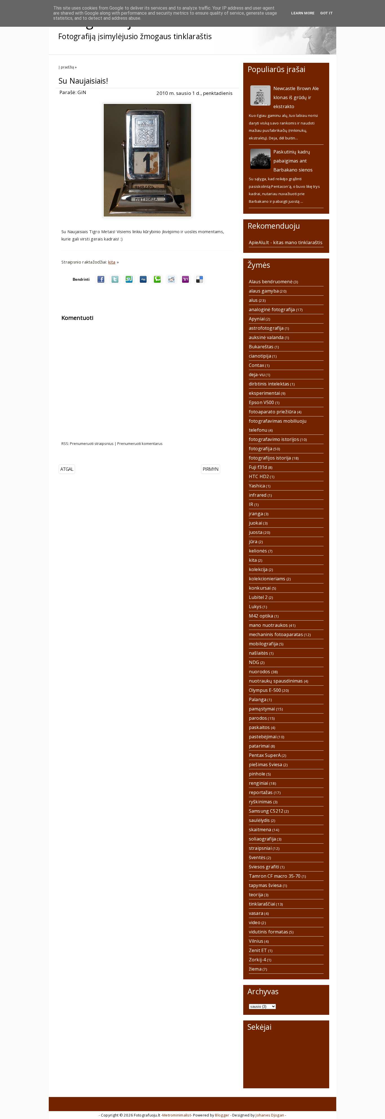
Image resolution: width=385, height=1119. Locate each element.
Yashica (257, 486)
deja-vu (257, 374)
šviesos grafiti (264, 867)
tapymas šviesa (265, 885)
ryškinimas (260, 802)
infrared (257, 495)
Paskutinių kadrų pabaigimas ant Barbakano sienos (293, 161)
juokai (255, 523)
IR (251, 504)
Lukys (255, 606)
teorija (256, 894)
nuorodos (259, 671)
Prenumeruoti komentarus (140, 443)
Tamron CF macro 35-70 (274, 876)
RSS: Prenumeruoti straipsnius (87, 443)
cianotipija (260, 356)
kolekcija (258, 569)
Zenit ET (258, 950)
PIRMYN (210, 469)
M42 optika (261, 616)
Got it (326, 13)
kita (111, 262)
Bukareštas (261, 347)
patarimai (259, 746)
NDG (254, 662)
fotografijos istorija (270, 458)
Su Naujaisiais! (83, 81)
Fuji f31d (258, 467)
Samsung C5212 (266, 811)
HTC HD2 (259, 476)
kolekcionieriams (267, 579)
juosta (255, 532)
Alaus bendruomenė (271, 281)
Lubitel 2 (258, 597)
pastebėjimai (262, 737)
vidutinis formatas (268, 932)
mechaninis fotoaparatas (276, 634)
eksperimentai (264, 393)
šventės (257, 857)
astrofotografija (266, 328)
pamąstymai (262, 709)
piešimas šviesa (265, 764)
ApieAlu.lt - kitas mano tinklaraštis (285, 242)
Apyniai (257, 319)
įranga (256, 514)
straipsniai (260, 848)
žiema (255, 969)
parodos (258, 718)
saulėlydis (259, 820)
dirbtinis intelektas (269, 384)
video (254, 922)
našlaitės (258, 653)
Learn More (303, 13)
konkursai (260, 588)
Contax (256, 365)
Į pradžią (66, 67)
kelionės (258, 551)
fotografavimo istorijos (274, 439)
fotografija (260, 448)
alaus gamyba (264, 291)
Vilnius (256, 941)
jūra (253, 541)
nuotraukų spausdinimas (276, 681)
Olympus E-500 (265, 690)
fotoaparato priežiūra (272, 412)
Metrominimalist (176, 1115)
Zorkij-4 (257, 960)
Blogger (222, 1115)
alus (253, 300)
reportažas (261, 792)
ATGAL (66, 469)
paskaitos (259, 727)
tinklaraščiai (262, 904)
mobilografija (263, 644)
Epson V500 (261, 402)
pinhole (257, 774)
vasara (256, 913)
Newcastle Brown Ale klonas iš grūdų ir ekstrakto (296, 97)
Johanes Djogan (270, 1115)
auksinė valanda (266, 337)
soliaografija (262, 839)
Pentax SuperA (265, 755)
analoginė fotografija (272, 309)
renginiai (258, 783)
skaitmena (260, 829)
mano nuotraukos (268, 625)
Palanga (257, 699)
